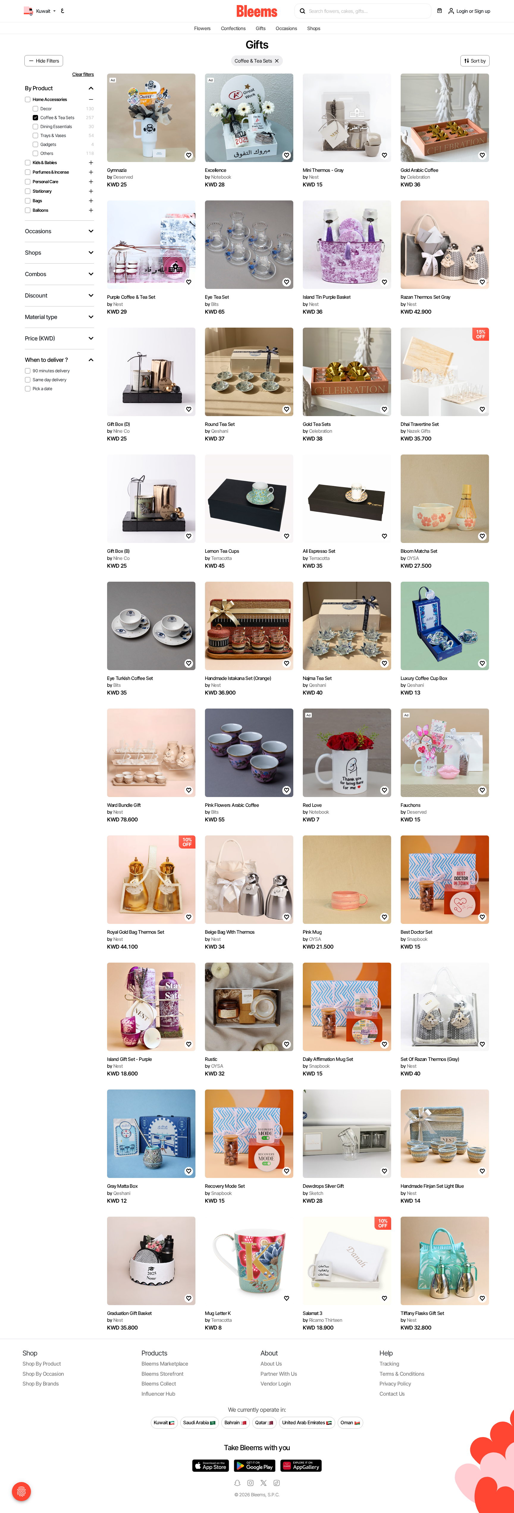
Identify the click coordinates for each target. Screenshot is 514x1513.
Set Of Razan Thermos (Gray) (430, 1059)
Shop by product (42, 1364)
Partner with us (279, 1374)
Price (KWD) (40, 338)
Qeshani (216, 431)
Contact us (392, 1394)
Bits (212, 304)
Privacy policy (395, 1383)
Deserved (120, 177)
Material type (41, 317)
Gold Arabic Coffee (419, 170)
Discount (36, 295)
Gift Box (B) (118, 551)
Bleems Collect (159, 1383)
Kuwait (161, 1422)
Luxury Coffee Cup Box (424, 678)
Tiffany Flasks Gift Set (422, 1313)
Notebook (218, 177)
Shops (313, 28)
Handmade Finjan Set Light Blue (432, 1186)
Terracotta (218, 558)
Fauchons (410, 805)
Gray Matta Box (122, 1186)
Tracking (389, 1364)
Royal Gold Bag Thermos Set (135, 932)
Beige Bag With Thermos (230, 932)
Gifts (260, 28)
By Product (39, 88)
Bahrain (233, 1422)
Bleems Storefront (163, 1374)
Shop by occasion (43, 1374)
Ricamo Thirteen (322, 1320)
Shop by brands (41, 1383)
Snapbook (414, 939)
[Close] (277, 60)
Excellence (215, 170)
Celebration (415, 177)
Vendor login (276, 1383)
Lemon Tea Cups (222, 551)
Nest (311, 177)
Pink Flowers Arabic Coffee (232, 805)
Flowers (202, 28)
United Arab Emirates (304, 1422)
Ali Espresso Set (319, 551)
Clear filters (83, 74)
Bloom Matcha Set (419, 551)
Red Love (312, 805)
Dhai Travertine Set (420, 424)
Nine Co (118, 431)
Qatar (261, 1422)
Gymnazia (116, 170)
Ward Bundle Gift (124, 805)
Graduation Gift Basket (129, 1313)
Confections (233, 28)
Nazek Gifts (415, 431)
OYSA (410, 558)
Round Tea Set (220, 424)
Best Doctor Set (416, 932)
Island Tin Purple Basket (326, 297)
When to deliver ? (46, 360)
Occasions (286, 28)
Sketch (313, 1193)
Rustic (211, 1059)
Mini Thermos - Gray (323, 170)
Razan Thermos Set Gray (425, 297)
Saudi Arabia (196, 1422)
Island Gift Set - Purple (129, 1059)
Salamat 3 (312, 1313)
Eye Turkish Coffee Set (130, 678)
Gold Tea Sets (317, 424)
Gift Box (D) (118, 424)
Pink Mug (312, 932)
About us (271, 1364)
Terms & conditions (402, 1374)
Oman (347, 1422)
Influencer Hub (158, 1394)
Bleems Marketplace (165, 1364)
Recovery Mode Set (225, 1186)
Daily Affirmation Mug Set (328, 1059)
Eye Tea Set (217, 297)
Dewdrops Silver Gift (323, 1186)
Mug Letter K (218, 1313)
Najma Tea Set (317, 678)
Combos (35, 274)
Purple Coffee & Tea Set (131, 297)
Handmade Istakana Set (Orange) (238, 678)
